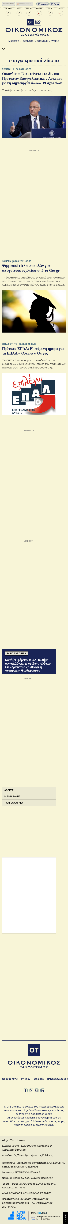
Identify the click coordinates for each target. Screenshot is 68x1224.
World (55, 41)
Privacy (25, 1078)
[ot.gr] (34, 27)
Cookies (39, 1078)
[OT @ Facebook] (26, 1090)
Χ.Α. (2, 48)
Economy (42, 41)
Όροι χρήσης (10, 1078)
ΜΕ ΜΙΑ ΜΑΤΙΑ (12, 796)
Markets (14, 41)
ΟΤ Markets (42, 4)
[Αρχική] (34, 1050)
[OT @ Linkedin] (42, 1090)
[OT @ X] (31, 1090)
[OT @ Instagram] (37, 1090)
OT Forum (55, 4)
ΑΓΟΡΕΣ (9, 790)
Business (28, 41)
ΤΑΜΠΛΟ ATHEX (13, 802)
